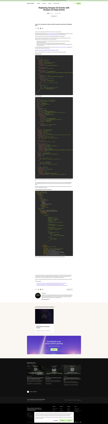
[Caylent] (30, 3)
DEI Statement (69, 411)
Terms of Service (77, 408)
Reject (69, 420)
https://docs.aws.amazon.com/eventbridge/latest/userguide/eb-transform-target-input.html (51, 283)
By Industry (54, 409)
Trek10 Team (51, 13)
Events (61, 409)
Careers (68, 410)
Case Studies (61, 410)
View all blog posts (33, 391)
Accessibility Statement (78, 410)
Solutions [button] (38, 3)
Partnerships (69, 409)
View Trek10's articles (45, 299)
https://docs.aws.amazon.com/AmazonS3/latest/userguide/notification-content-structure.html (52, 285)
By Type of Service (55, 408)
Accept (63, 420)
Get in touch (53, 349)
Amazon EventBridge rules (51, 33)
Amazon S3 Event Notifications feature (54, 34)
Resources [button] (44, 3)
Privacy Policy (68, 415)
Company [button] (49, 3)
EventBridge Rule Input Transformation (60, 47)
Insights (61, 408)
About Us (68, 408)
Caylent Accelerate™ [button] (56, 3)
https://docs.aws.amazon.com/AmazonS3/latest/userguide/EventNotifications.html (50, 284)
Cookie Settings (56, 420)
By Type (54, 410)
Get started (78, 3)
